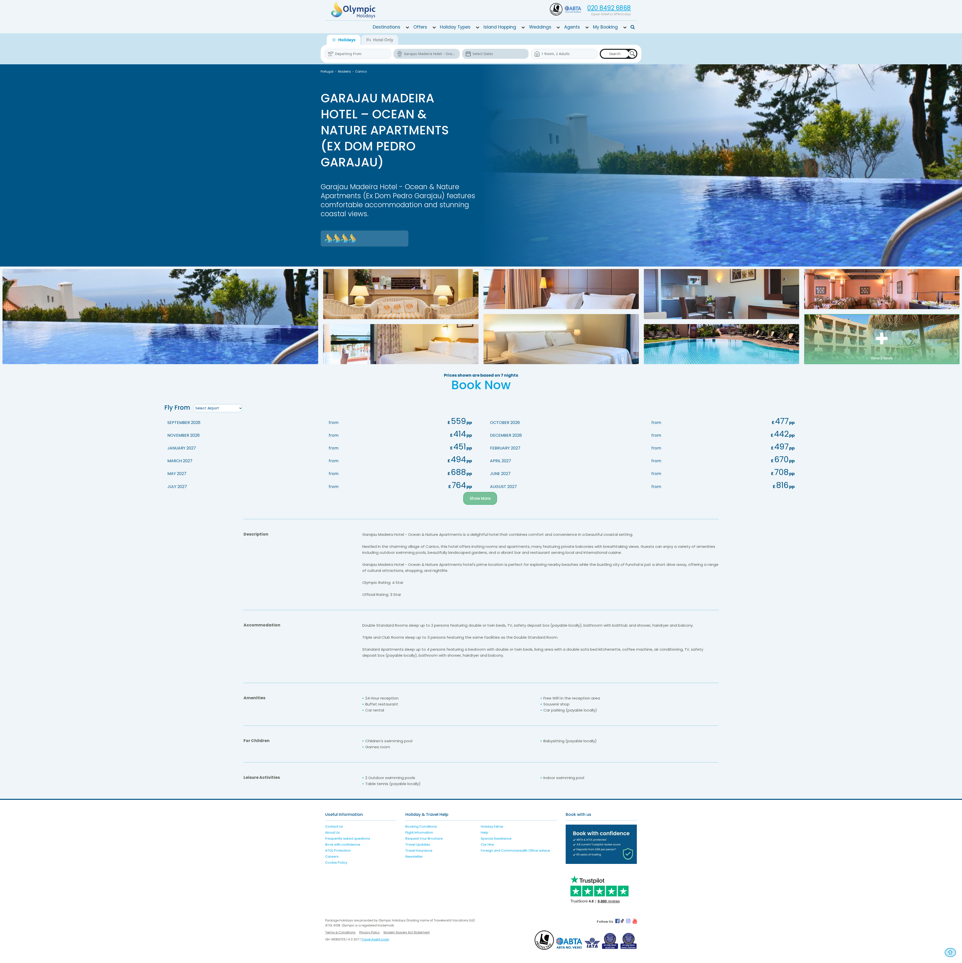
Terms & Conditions (340, 932)
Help (484, 832)
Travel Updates (417, 844)
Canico (361, 71)
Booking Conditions (421, 826)
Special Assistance (496, 838)
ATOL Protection (338, 850)
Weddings (540, 27)
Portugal (327, 71)
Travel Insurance (418, 850)
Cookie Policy (336, 862)
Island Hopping (500, 27)
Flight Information (419, 832)
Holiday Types (455, 27)
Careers (332, 856)
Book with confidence (342, 844)
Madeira (344, 71)
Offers (420, 27)
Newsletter (414, 856)
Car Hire (487, 844)
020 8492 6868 (609, 8)
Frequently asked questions (347, 838)
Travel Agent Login (375, 939)
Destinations (386, 27)
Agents (572, 27)
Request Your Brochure (424, 838)
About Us (332, 832)
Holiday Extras (492, 826)
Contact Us (334, 826)
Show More (480, 498)
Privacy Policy (369, 932)
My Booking (605, 27)
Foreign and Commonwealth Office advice (515, 850)
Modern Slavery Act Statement (407, 932)
